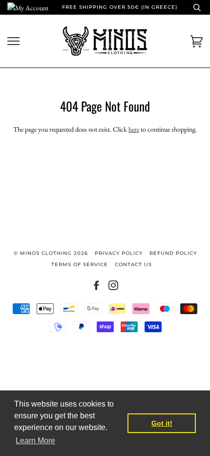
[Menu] (13, 41)
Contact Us (133, 264)
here (133, 129)
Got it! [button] (161, 423)
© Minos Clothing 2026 (51, 253)
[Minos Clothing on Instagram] (113, 287)
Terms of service (79, 264)
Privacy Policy (119, 253)
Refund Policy (173, 253)
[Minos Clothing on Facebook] (96, 287)
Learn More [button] (35, 440)
